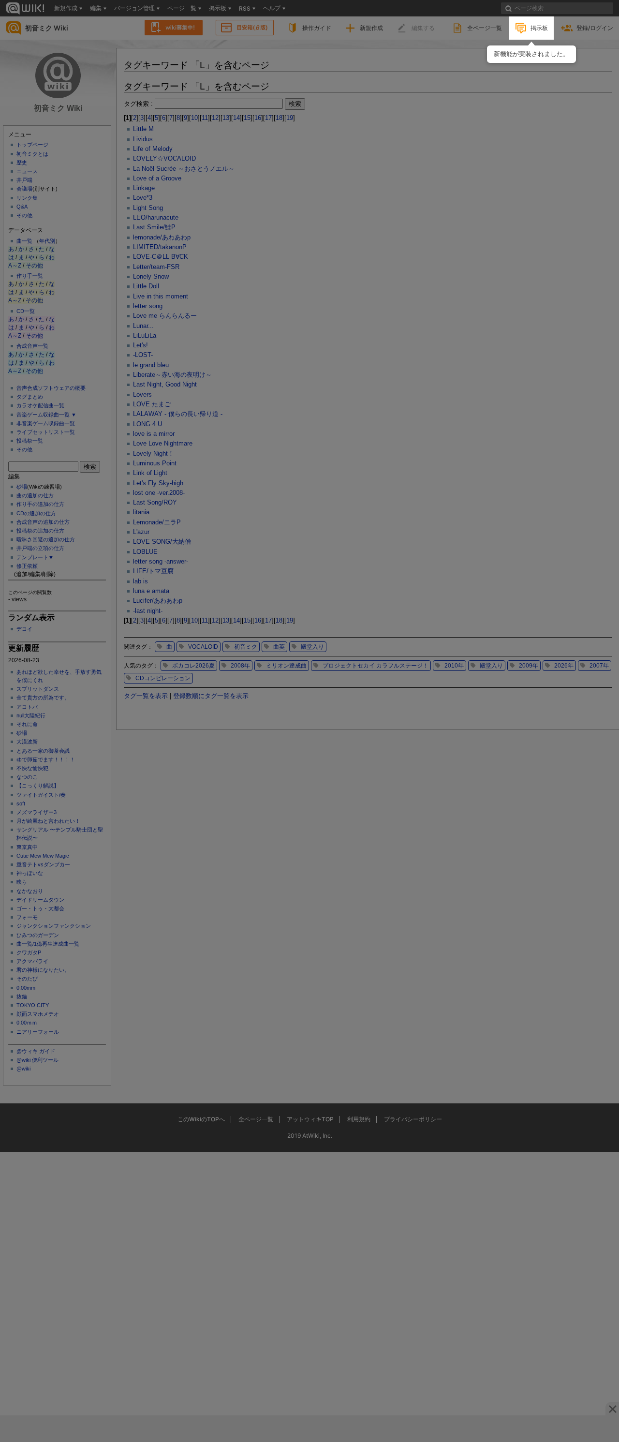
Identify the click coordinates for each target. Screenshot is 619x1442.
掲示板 (539, 27)
